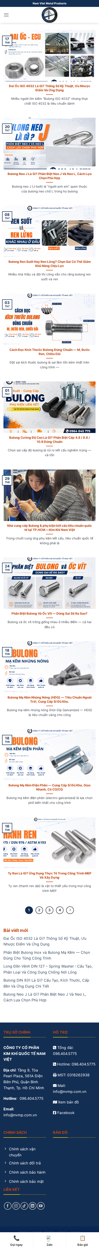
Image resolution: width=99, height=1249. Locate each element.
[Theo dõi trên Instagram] (16, 1206)
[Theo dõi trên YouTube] (41, 1206)
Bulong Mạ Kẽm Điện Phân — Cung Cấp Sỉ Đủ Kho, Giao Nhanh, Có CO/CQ (49, 787)
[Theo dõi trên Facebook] (8, 1206)
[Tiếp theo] (70, 910)
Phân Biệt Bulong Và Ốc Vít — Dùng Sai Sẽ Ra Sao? (49, 613)
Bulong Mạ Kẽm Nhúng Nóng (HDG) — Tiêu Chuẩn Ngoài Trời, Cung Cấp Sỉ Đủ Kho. (50, 699)
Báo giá (82, 1240)
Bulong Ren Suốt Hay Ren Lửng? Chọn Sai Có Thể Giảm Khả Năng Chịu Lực (50, 264)
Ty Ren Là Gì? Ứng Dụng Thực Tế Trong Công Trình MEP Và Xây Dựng (49, 875)
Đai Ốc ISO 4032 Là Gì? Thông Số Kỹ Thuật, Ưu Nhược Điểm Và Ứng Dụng (49, 88)
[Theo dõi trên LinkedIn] (32, 1206)
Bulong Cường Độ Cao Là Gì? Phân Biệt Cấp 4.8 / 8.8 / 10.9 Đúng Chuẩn (49, 440)
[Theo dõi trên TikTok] (24, 1206)
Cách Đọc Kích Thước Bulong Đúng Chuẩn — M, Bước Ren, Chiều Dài (49, 352)
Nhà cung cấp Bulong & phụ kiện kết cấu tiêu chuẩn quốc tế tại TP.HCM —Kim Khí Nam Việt (49, 528)
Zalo (49, 1244)
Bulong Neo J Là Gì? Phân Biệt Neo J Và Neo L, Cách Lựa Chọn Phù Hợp (50, 176)
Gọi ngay (16, 1240)
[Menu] (6, 14)
